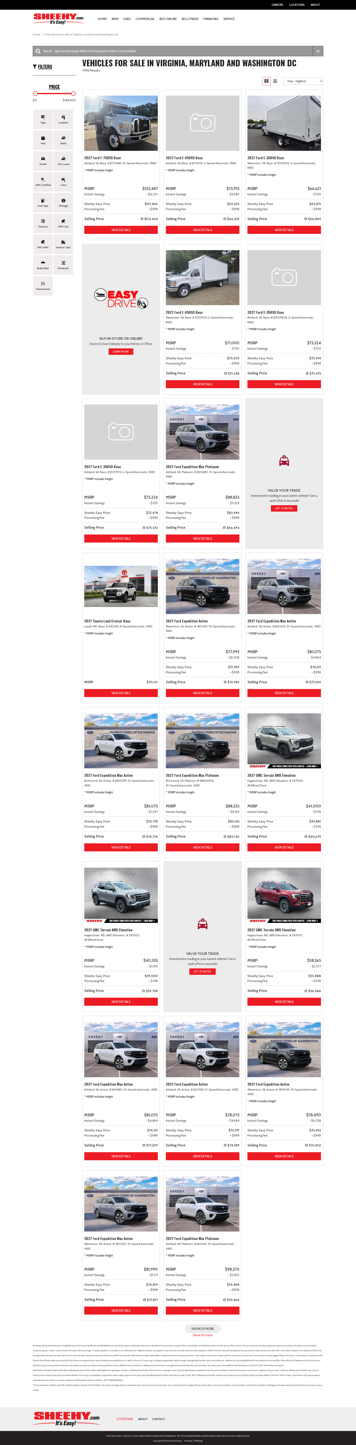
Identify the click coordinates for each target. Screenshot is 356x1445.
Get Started (284, 508)
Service (229, 19)
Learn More (121, 351)
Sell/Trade (190, 19)
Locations (296, 4)
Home (102, 19)
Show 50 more (203, 1335)
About (315, 4)
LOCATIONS (125, 1419)
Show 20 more (202, 1329)
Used (127, 19)
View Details (121, 230)
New (115, 19)
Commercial (145, 19)
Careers (277, 4)
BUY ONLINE (168, 19)
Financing (211, 19)
